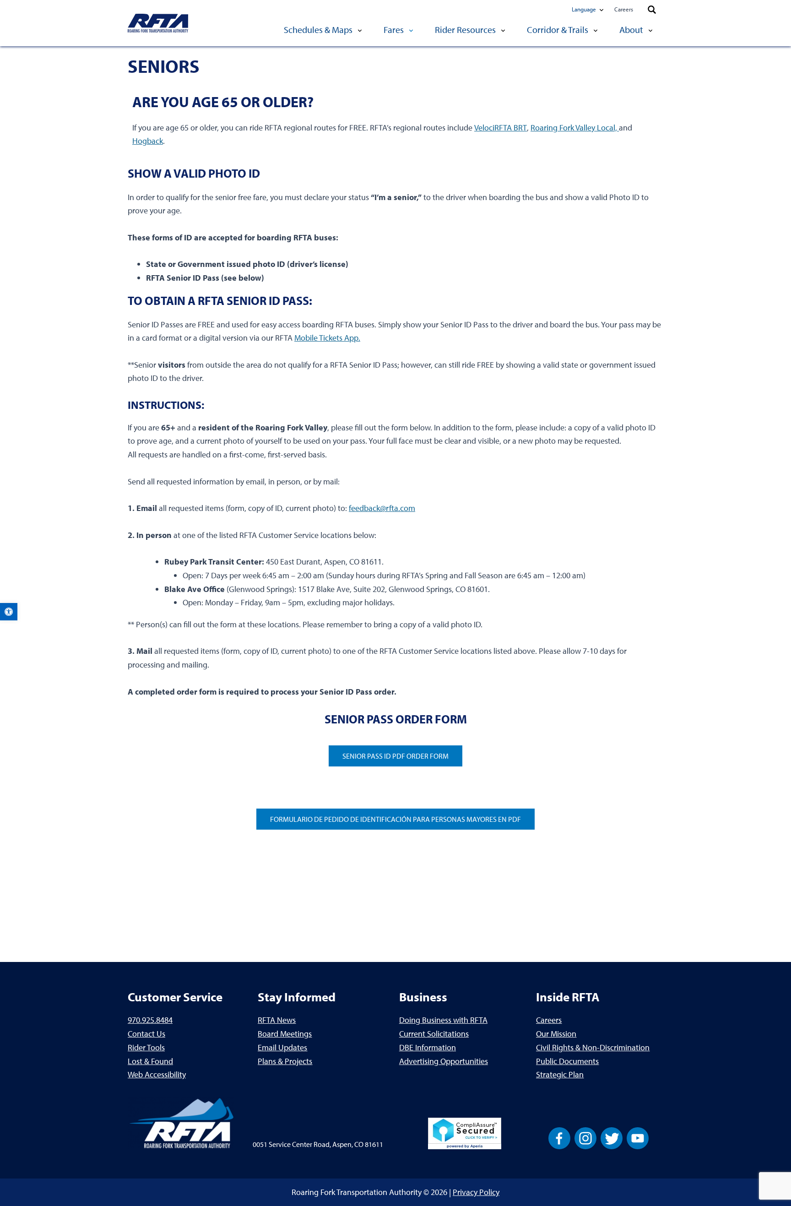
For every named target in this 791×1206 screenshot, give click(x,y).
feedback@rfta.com (382, 508)
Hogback (147, 141)
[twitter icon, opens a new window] (612, 1137)
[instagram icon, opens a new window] (585, 1137)
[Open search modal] (652, 10)
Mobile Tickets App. (327, 337)
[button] (8, 611)
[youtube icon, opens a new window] (638, 1137)
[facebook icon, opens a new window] (559, 1137)
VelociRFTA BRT (500, 127)
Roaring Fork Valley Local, (575, 127)
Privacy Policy (476, 1192)
